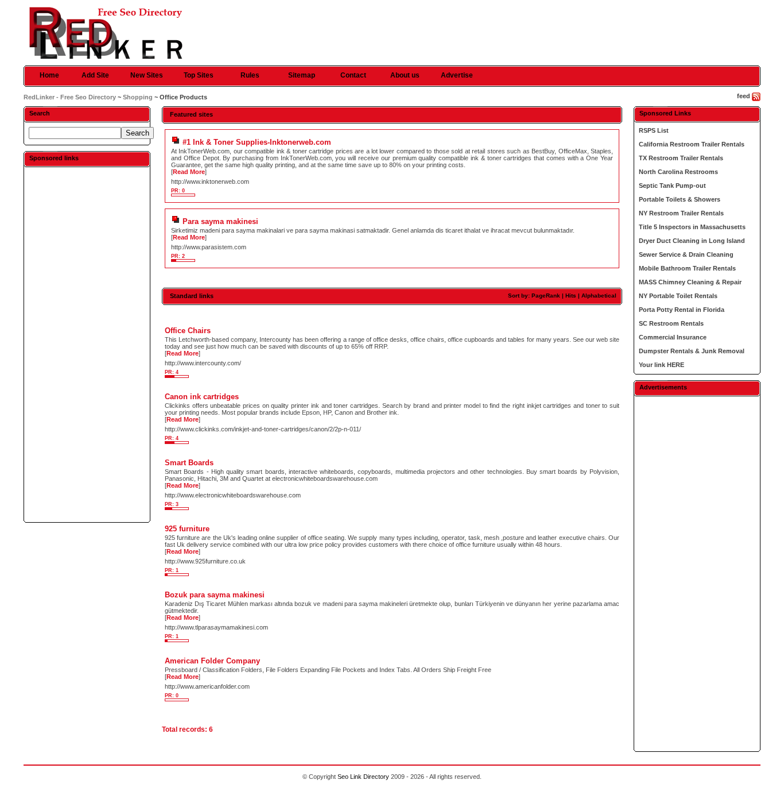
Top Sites (199, 75)
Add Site (95, 75)
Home (49, 75)
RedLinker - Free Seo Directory (70, 97)
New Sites (146, 75)
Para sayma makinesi (220, 221)
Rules (249, 75)
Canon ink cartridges (202, 396)
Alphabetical (598, 295)
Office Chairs (188, 330)
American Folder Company (212, 661)
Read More (189, 171)
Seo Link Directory (363, 776)
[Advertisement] (87, 344)
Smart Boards (189, 462)
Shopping (138, 97)
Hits (570, 295)
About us (405, 75)
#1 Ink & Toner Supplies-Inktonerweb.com (257, 142)
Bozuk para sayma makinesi (215, 594)
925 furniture (187, 528)
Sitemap (301, 75)
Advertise (457, 75)
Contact (353, 75)
